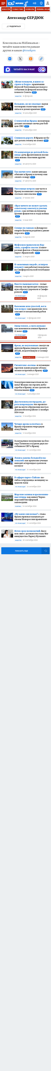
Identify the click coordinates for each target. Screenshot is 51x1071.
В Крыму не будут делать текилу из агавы (32, 139)
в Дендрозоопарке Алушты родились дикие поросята (31, 230)
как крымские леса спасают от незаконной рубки (30, 310)
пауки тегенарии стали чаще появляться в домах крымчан (31, 106)
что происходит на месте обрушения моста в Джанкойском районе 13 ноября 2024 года (31, 407)
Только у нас (17, 9)
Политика (18, 506)
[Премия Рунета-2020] (25, 3)
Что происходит (20, 296)
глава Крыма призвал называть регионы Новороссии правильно (30, 517)
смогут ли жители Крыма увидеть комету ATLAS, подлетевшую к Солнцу (31, 349)
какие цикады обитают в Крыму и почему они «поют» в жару (30, 174)
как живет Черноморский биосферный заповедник (31, 498)
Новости (6, 9)
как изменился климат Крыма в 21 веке (30, 328)
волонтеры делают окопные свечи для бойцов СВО (32, 123)
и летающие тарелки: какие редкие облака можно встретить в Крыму (32, 368)
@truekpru (29, 50)
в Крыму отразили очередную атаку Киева (29, 427)
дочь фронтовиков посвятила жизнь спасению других (31, 156)
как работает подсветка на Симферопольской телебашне (32, 268)
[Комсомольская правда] (15, 3)
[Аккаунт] (47, 3)
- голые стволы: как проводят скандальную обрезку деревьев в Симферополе (31, 288)
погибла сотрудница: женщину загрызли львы (31, 480)
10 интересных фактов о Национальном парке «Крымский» (31, 249)
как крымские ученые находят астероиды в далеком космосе (31, 462)
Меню (3, 3)
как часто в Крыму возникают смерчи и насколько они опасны (30, 191)
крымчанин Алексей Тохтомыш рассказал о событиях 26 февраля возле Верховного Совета (31, 86)
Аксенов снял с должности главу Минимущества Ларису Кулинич (31, 534)
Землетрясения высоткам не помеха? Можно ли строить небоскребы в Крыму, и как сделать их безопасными (32, 386)
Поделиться (15, 26)
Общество (18, 96)
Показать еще (21, 551)
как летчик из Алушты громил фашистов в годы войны (31, 210)
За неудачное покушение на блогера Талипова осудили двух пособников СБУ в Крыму (31, 443)
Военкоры (30, 9)
